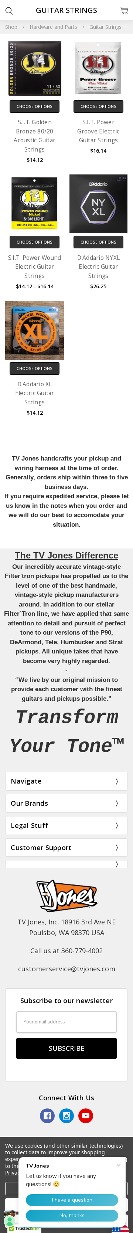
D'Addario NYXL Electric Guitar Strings (98, 267)
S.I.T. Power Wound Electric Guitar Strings (34, 267)
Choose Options (34, 106)
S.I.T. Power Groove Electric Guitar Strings (98, 131)
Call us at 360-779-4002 (66, 950)
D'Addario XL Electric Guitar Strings (34, 393)
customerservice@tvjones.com (66, 968)
